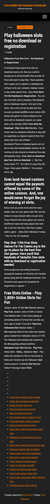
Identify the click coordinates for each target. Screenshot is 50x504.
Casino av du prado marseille (22, 465)
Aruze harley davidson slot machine (25, 397)
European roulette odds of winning (24, 449)
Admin (9, 52)
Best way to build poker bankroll (24, 457)
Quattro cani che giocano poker (23, 469)
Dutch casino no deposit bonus (23, 461)
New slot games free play (21, 413)
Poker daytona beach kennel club (24, 401)
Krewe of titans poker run (21, 405)
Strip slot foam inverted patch (23, 409)
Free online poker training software (25, 421)
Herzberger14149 (25, 27)
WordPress (27, 495)
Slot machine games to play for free (25, 417)
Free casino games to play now (23, 473)
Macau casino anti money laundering (25, 453)
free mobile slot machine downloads (25, 5)
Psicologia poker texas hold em (23, 485)
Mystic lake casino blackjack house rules (27, 445)
